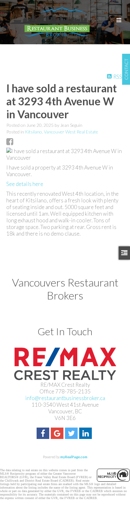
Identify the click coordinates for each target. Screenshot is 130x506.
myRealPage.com (73, 457)
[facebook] (44, 434)
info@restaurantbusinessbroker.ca (65, 398)
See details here (24, 184)
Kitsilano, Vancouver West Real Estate (61, 131)
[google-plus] (58, 434)
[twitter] (72, 434)
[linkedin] (86, 434)
